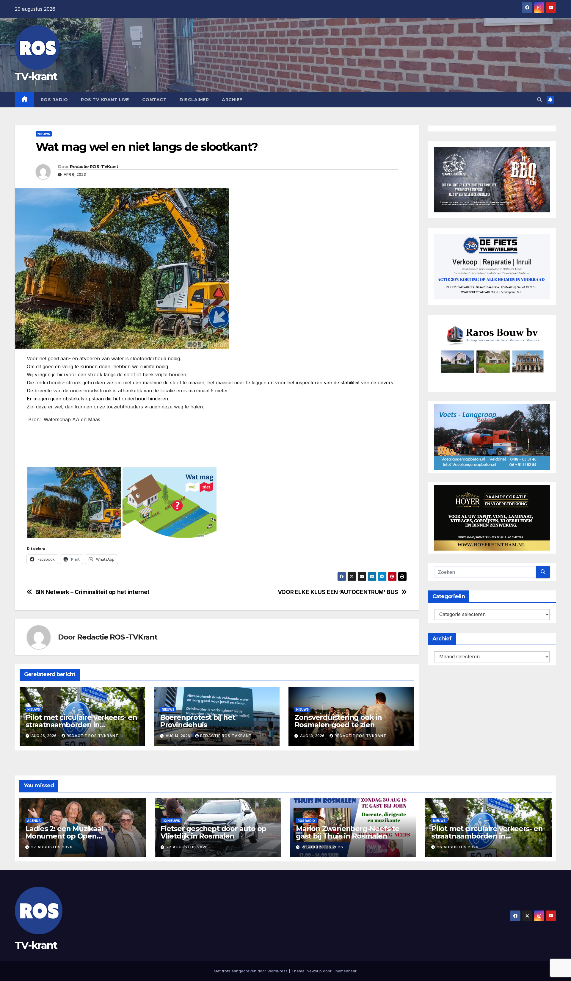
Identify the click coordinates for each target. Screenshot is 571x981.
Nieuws (43, 134)
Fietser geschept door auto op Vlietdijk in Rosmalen (213, 832)
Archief (232, 99)
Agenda (34, 820)
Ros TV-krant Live (105, 99)
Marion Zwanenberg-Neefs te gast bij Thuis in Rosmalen (347, 832)
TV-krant (36, 76)
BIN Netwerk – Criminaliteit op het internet (92, 592)
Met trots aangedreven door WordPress (251, 971)
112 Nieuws (171, 820)
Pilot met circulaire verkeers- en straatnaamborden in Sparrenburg (81, 724)
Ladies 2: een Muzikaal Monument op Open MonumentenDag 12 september (81, 836)
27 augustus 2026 (52, 847)
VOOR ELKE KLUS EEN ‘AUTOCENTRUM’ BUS (338, 592)
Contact (154, 99)
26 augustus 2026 (322, 847)
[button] (539, 100)
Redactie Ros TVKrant (92, 736)
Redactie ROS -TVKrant (94, 166)
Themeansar (344, 971)
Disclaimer (194, 99)
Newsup (314, 971)
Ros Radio (54, 99)
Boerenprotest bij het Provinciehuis (197, 721)
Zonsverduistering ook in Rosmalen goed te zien (338, 721)
